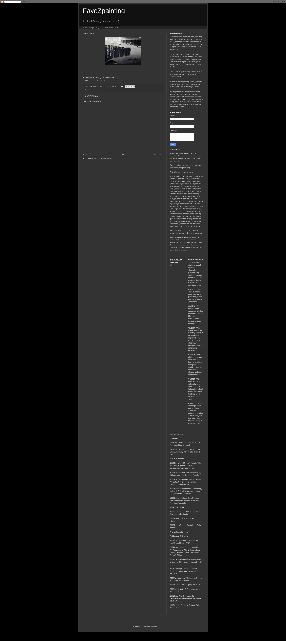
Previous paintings (87, 28)
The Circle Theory (107, 28)
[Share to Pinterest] (134, 86)
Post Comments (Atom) (103, 158)
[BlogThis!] (128, 86)
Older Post (158, 154)
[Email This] (126, 86)
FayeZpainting (104, 11)
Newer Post (88, 154)
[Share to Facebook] (132, 86)
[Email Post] (121, 86)
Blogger (154, 626)
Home (123, 154)
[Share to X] (130, 86)
